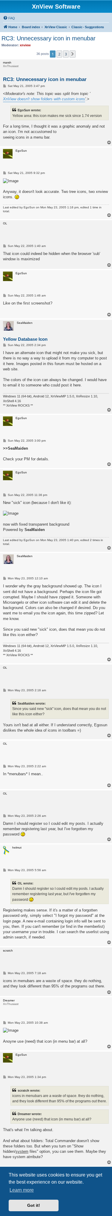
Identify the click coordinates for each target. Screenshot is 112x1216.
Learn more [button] (22, 1190)
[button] (73, 54)
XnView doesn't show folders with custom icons (44, 99)
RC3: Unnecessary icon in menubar (48, 38)
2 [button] (59, 54)
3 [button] (66, 54)
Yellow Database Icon (25, 339)
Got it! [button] (33, 1205)
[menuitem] (9, 18)
